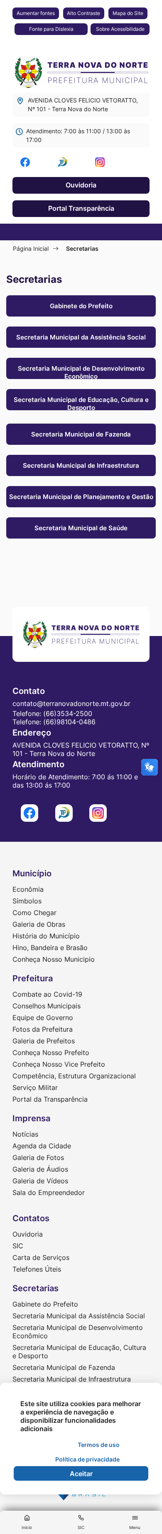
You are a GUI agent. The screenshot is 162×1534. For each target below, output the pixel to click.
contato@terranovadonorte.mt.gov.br (71, 703)
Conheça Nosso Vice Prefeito (58, 1064)
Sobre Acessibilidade (120, 29)
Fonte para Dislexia (51, 29)
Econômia (28, 889)
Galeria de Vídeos (40, 1181)
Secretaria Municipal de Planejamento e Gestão (81, 497)
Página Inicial (31, 248)
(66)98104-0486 (69, 722)
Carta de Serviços (40, 1257)
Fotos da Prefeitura (42, 1029)
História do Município (46, 936)
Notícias (25, 1134)
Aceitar (81, 1473)
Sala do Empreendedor (48, 1192)
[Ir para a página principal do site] (81, 69)
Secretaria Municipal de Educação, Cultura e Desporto (81, 403)
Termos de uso (99, 1444)
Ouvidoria (81, 185)
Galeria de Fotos (38, 1157)
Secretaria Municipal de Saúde (81, 528)
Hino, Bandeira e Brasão (50, 947)
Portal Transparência (81, 208)
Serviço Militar (35, 1087)
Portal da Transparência (50, 1099)
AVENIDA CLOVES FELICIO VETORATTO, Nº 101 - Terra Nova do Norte (83, 104)
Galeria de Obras (38, 924)
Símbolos (27, 901)
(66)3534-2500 (67, 713)
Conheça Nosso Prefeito (50, 1052)
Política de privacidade (87, 1459)
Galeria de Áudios (40, 1169)
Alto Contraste (83, 13)
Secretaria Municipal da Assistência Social (81, 337)
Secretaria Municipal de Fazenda (81, 434)
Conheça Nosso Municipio (53, 959)
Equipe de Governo (42, 1017)
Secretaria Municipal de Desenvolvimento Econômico (81, 371)
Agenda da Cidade (41, 1146)
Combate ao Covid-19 (47, 994)
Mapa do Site (128, 13)
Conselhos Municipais (46, 1006)
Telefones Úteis (36, 1269)
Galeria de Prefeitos (43, 1041)
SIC (17, 1246)
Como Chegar (34, 912)
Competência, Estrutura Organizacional (74, 1076)
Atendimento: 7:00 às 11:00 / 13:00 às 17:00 (78, 135)
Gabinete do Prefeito (81, 306)
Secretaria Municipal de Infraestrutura (81, 465)
